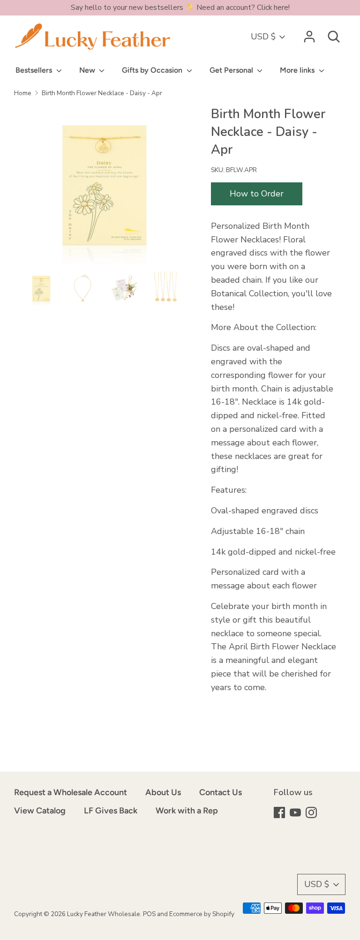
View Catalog (40, 810)
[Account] (309, 33)
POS (149, 914)
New (88, 70)
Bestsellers (34, 70)
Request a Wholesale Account (70, 792)
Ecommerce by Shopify (201, 914)
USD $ (263, 36)
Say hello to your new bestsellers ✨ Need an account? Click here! (180, 7)
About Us (163, 792)
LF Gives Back (110, 810)
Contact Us (220, 792)
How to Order (257, 193)
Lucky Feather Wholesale (103, 914)
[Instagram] (312, 813)
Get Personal (232, 70)
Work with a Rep (187, 810)
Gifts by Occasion (153, 70)
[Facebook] (280, 813)
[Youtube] (296, 813)
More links (298, 70)
